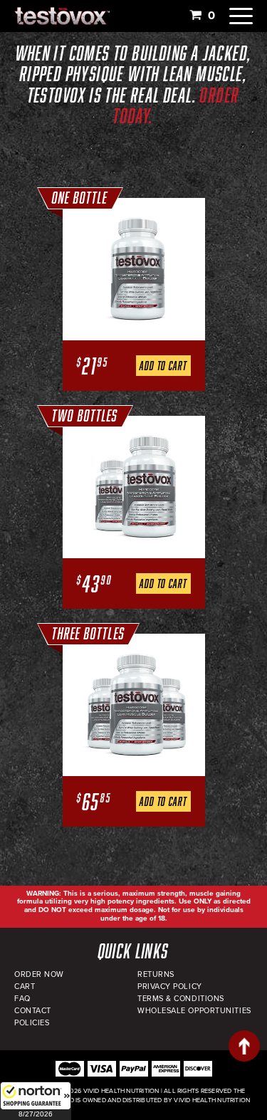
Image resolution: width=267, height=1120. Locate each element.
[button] (35, 1101)
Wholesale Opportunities (194, 1010)
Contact (32, 1010)
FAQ (22, 998)
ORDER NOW (39, 974)
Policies (31, 1022)
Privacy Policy (169, 986)
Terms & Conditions (180, 998)
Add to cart (163, 365)
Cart (24, 986)
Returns (155, 974)
